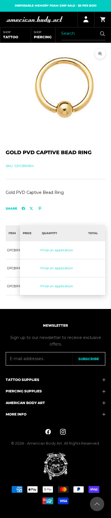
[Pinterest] (40, 208)
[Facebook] (23, 208)
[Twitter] (31, 208)
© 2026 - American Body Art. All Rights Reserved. (55, 443)
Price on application (56, 250)
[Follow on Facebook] (48, 432)
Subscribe (88, 359)
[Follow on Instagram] (63, 432)
